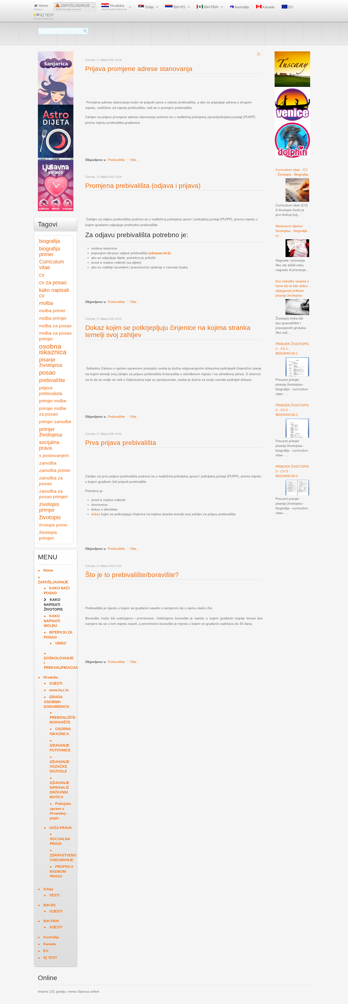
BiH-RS (179, 7)
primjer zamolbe (55, 421)
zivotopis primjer (49, 507)
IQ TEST (44, 16)
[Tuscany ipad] (292, 69)
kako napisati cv (54, 293)
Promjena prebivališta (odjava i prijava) (143, 185)
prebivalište (52, 380)
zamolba (48, 463)
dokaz (95, 514)
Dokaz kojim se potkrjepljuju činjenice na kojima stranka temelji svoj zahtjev (167, 331)
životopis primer (53, 525)
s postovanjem (54, 455)
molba (46, 303)
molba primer (52, 310)
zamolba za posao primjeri (53, 494)
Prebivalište (116, 160)
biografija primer (49, 251)
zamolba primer (55, 470)
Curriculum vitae (51, 264)
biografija (49, 241)
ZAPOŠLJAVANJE (73, 7)
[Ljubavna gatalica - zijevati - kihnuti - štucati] (55, 184)
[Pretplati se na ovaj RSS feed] (259, 54)
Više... (134, 160)
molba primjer (53, 318)
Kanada (268, 7)
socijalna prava (49, 445)
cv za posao (53, 282)
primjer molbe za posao (53, 411)
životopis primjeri (48, 535)
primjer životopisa (50, 432)
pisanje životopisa (50, 362)
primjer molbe (53, 400)
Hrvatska (114, 7)
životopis (50, 517)
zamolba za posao (51, 480)
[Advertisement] (171, 87)
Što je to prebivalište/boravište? (132, 574)
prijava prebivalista (50, 390)
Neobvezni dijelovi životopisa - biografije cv (291, 230)
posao (47, 372)
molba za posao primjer (55, 336)
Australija (241, 7)
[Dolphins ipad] (292, 140)
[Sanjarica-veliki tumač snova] (55, 78)
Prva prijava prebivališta (120, 442)
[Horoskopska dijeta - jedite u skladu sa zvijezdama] (55, 131)
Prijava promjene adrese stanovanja (138, 68)
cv (41, 275)
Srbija (149, 7)
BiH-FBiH (211, 7)
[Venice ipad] (292, 104)
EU (290, 7)
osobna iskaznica (53, 349)
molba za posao (55, 325)
